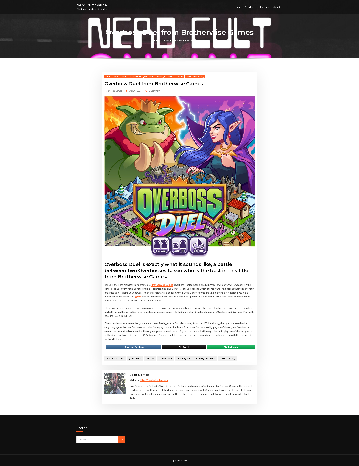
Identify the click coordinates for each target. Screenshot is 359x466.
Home (237, 7)
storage (161, 76)
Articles (249, 7)
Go (121, 439)
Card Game (135, 76)
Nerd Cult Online (91, 5)
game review (135, 358)
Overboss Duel (165, 358)
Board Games (121, 76)
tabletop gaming (227, 358)
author (108, 76)
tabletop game (183, 358)
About (276, 7)
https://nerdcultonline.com (154, 379)
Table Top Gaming (195, 76)
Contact (264, 7)
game (138, 296)
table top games (175, 76)
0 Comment (154, 90)
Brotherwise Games (162, 284)
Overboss (150, 358)
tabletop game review (205, 358)
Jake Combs (149, 76)
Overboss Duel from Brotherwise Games (185, 40)
